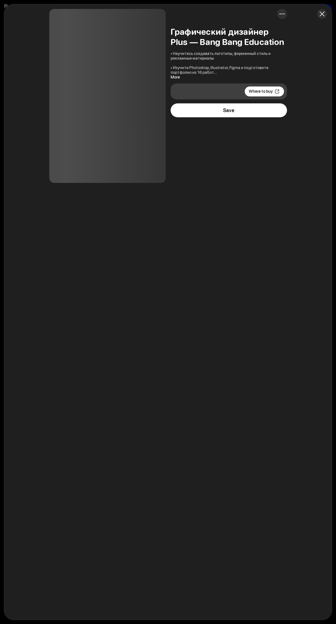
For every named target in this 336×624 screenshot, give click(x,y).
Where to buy (261, 91)
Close (322, 14)
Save (228, 110)
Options (282, 14)
